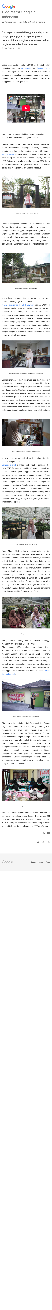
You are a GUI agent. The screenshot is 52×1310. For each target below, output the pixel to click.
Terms (48, 862)
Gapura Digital (43, 68)
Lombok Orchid (9, 465)
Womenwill (26, 68)
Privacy (41, 862)
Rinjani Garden (8, 154)
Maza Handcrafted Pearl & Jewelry (18, 305)
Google (34, 862)
